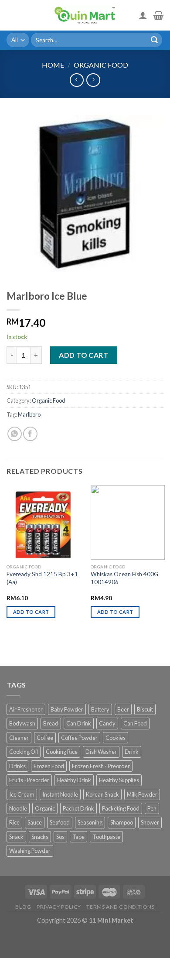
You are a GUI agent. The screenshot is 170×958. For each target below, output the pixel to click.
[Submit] (154, 40)
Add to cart (83, 355)
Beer (123, 709)
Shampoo (121, 822)
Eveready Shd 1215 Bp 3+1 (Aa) (42, 578)
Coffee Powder (79, 737)
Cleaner (19, 737)
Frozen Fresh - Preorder (101, 766)
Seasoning (90, 822)
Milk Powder (142, 794)
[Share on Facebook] (30, 434)
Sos (60, 836)
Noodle (18, 808)
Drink (132, 751)
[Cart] (158, 15)
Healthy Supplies (119, 780)
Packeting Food (120, 808)
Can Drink (78, 723)
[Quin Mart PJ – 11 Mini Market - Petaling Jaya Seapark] (85, 15)
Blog (23, 906)
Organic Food (101, 65)
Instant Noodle (60, 794)
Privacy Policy (59, 906)
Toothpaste (106, 836)
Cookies (115, 737)
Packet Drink (78, 808)
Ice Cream (21, 794)
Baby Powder (67, 709)
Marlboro (29, 414)
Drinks (17, 766)
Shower (150, 822)
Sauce (34, 822)
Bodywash (22, 723)
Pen (151, 808)
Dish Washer (101, 751)
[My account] (143, 15)
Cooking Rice (62, 751)
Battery (100, 709)
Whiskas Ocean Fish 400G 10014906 (124, 578)
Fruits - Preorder (29, 780)
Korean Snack (102, 794)
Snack (16, 836)
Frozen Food (49, 766)
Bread (50, 723)
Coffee (45, 737)
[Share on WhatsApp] (14, 434)
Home (53, 65)
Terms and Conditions (120, 906)
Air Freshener (26, 709)
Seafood (60, 822)
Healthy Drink (74, 780)
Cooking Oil (23, 751)
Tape (78, 836)
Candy (107, 723)
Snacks (39, 836)
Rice (14, 822)
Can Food (135, 723)
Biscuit (145, 709)
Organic (45, 808)
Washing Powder (30, 850)
